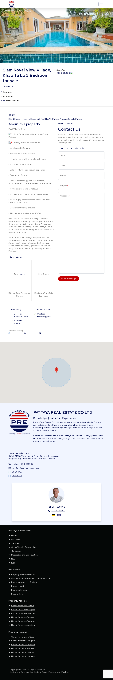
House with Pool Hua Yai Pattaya (44, 119)
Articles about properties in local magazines (31, 578)
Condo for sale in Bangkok (23, 609)
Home (14, 535)
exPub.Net (64, 672)
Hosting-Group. (41, 672)
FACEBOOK (17, 475)
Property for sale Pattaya (71, 119)
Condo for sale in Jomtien (23, 613)
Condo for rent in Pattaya (22, 637)
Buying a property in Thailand (24, 582)
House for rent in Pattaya (22, 648)
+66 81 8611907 (58, 510)
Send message (68, 278)
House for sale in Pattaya (22, 617)
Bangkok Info (17, 594)
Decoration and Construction (24, 555)
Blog (13, 562)
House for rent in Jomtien (23, 656)
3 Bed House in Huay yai (19, 119)
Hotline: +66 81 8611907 (22, 464)
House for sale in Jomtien (23, 625)
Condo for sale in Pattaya (22, 605)
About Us (15, 539)
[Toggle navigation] (101, 4)
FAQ (13, 558)
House (22, 274)
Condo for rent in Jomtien (23, 644)
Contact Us (16, 551)
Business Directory (20, 590)
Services (15, 543)
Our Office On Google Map (23, 547)
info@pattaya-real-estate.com (26, 468)
